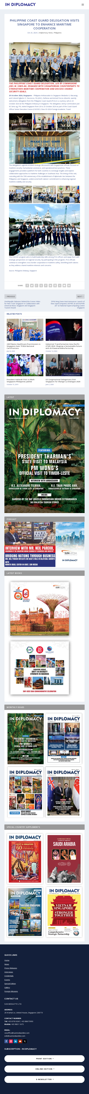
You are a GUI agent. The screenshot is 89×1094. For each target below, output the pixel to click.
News (6, 964)
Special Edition (10, 983)
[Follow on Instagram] (11, 1041)
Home (6, 960)
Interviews (8, 972)
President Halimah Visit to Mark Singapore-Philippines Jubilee (21, 380)
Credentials (8, 976)
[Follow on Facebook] (6, 1041)
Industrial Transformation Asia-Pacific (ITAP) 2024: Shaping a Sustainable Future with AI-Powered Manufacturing (64, 346)
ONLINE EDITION (43, 1069)
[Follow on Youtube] (20, 1041)
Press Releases (10, 968)
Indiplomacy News (46, 33)
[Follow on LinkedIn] (15, 1041)
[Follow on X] (25, 1041)
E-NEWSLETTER (44, 1079)
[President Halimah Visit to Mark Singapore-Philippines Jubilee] (25, 365)
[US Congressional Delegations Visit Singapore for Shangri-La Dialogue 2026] (64, 365)
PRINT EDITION (44, 1059)
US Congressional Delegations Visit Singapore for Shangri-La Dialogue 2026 (63, 380)
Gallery (7, 987)
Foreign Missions (11, 991)
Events (7, 980)
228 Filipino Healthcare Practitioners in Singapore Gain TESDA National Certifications (23, 346)
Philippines (58, 33)
